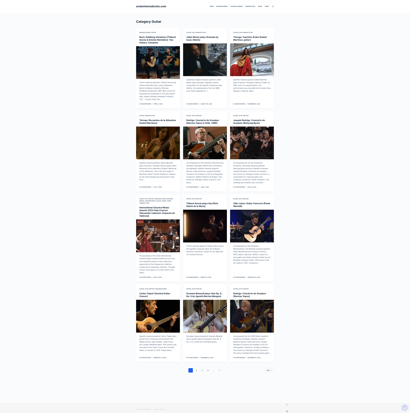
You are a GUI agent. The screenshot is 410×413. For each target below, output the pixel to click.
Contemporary (150, 201)
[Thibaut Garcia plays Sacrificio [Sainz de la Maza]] (205, 226)
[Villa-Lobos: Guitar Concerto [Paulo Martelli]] (252, 226)
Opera (164, 201)
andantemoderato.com (151, 6)
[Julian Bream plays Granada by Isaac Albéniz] (205, 59)
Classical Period (236, 6)
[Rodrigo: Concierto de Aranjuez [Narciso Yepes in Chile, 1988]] (205, 143)
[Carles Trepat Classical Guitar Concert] (158, 316)
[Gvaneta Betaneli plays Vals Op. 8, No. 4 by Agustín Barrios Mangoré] (205, 316)
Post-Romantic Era (199, 32)
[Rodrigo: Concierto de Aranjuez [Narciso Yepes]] (252, 316)
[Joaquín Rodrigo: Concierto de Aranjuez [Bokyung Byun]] (252, 143)
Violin (260, 6)
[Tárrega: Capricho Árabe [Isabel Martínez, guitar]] (252, 59)
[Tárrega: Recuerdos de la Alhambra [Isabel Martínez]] (158, 143)
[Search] (273, 6)
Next (268, 370)
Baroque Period (222, 6)
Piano (267, 6)
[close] (287, 405)
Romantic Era (250, 6)
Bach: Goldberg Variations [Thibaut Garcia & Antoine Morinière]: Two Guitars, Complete (157, 40)
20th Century (197, 115)
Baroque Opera (160, 199)
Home (212, 6)
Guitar (153, 32)
